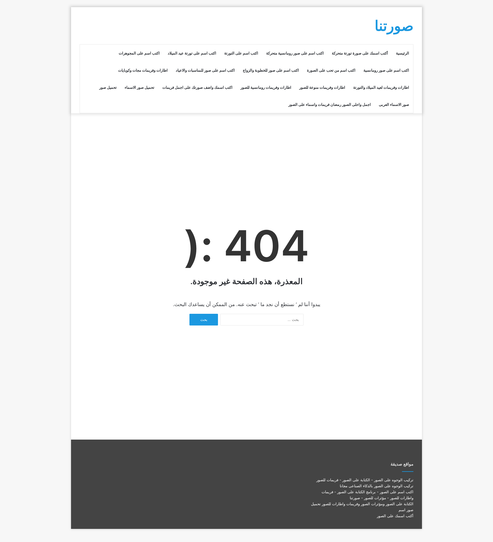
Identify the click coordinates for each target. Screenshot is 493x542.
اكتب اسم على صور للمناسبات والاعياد (205, 70)
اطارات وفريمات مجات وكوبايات (143, 70)
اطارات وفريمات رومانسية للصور (266, 87)
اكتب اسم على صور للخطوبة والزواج (271, 70)
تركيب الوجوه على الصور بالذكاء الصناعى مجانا (376, 486)
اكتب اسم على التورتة (241, 53)
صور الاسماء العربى (394, 104)
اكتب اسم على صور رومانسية (386, 70)
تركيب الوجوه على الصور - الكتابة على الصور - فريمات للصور (364, 480)
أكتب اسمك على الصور (395, 515)
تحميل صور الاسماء (139, 87)
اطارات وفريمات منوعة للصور (322, 87)
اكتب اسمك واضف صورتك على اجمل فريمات (197, 87)
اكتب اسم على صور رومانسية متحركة (295, 53)
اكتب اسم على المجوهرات (139, 53)
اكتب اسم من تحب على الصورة (331, 70)
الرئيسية (402, 53)
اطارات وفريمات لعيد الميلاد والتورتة (381, 87)
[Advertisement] (246, 159)
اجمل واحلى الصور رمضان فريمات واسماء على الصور (329, 104)
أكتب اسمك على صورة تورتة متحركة (360, 53)
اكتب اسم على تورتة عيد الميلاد (192, 53)
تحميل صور (108, 87)
